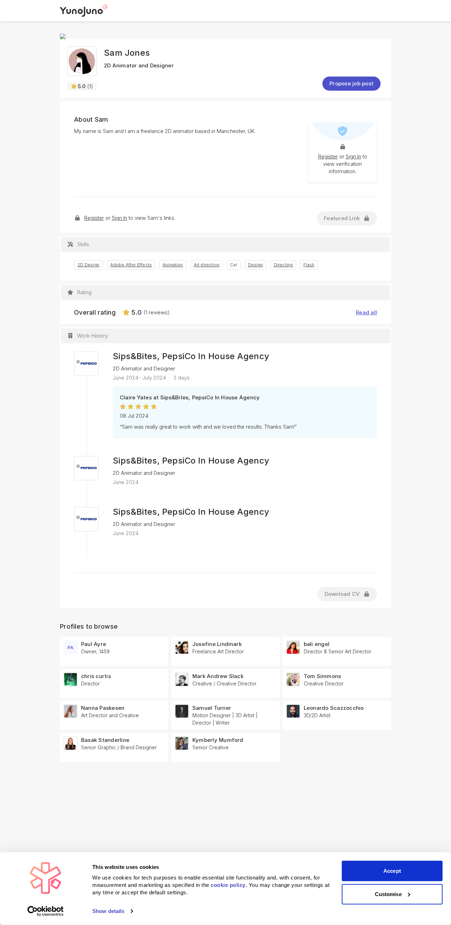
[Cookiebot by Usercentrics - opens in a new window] (45, 911)
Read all (366, 312)
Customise (388, 894)
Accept (392, 871)
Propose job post (351, 83)
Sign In (353, 156)
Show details (108, 911)
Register (328, 156)
